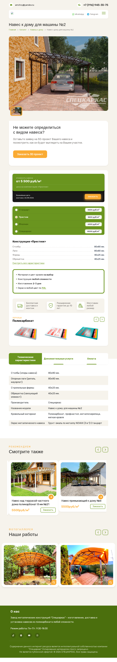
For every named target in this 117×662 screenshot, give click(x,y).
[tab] (25, 359)
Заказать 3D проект (30, 154)
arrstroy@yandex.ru (24, 5)
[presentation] (96, 319)
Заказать (93, 197)
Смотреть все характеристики (28, 263)
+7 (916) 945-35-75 (95, 5)
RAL (44, 288)
